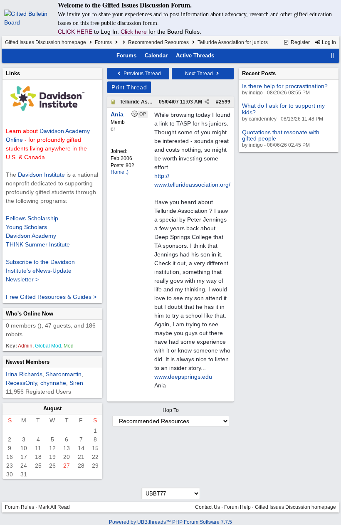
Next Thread (199, 73)
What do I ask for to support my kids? (283, 108)
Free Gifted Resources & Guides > (51, 296)
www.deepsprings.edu (183, 376)
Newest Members (27, 362)
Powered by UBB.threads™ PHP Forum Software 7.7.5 (170, 522)
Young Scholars (26, 227)
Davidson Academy (31, 235)
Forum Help (237, 507)
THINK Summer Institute (38, 244)
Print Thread (129, 87)
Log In (328, 42)
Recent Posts (259, 73)
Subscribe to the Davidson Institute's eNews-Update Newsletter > (40, 271)
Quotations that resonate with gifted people (280, 135)
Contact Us (207, 507)
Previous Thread (141, 73)
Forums (103, 42)
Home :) (119, 172)
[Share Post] (207, 101)
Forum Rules (19, 507)
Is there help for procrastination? (285, 86)
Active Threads (195, 55)
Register (299, 42)
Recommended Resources (158, 42)
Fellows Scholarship (32, 218)
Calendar (156, 55)
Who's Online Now (29, 314)
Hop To (171, 410)
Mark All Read (54, 507)
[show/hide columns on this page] (332, 55)
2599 (224, 102)
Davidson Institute (41, 174)
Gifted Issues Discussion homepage (45, 42)
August (52, 408)
